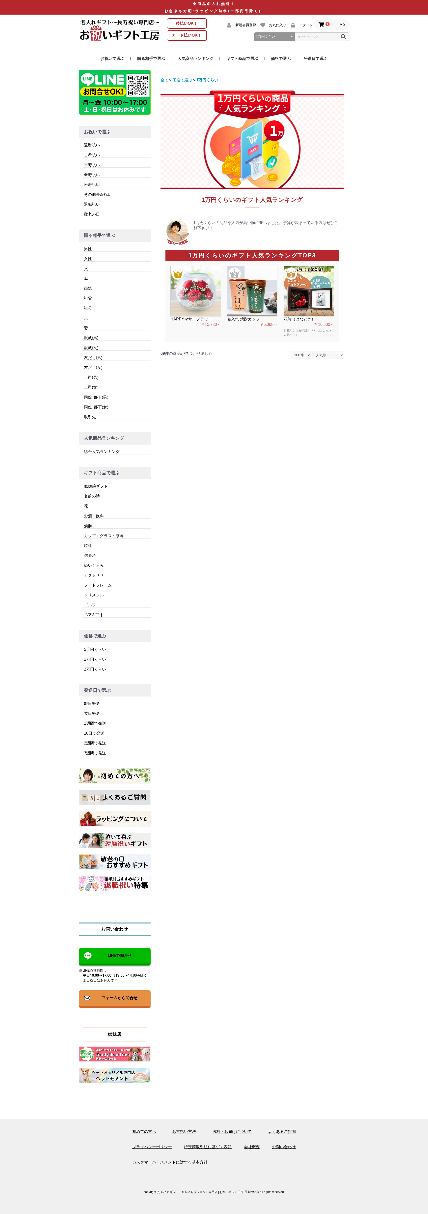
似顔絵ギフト (96, 486)
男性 (88, 249)
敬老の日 (92, 214)
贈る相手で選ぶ (151, 58)
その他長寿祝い (98, 194)
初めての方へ (144, 1131)
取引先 (90, 417)
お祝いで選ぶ (112, 58)
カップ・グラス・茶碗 (104, 536)
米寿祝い (92, 184)
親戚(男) (91, 338)
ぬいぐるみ (94, 565)
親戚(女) (91, 348)
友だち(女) (93, 367)
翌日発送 (92, 713)
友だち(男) (93, 358)
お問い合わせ (284, 1147)
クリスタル (94, 595)
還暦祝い (92, 145)
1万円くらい (95, 659)
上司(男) (91, 377)
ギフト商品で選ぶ (242, 58)
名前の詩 (92, 496)
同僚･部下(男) (96, 397)
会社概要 (252, 1147)
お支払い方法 (184, 1131)
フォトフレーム (98, 585)
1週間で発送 (95, 723)
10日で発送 (94, 733)
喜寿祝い (92, 165)
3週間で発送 (95, 753)
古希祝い (92, 155)
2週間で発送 (95, 743)
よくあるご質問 (282, 1131)
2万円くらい (95, 669)
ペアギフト (94, 615)
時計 (88, 545)
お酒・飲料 (94, 516)
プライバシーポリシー (152, 1147)
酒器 (88, 526)
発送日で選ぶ (315, 58)
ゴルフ (90, 605)
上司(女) (91, 387)
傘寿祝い (92, 175)
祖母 (88, 308)
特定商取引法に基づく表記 (208, 1147)
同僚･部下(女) (96, 407)
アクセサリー (96, 575)
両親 (88, 288)
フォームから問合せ (119, 997)
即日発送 (92, 703)
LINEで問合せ (120, 955)
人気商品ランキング (196, 58)
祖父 (88, 298)
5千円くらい (95, 649)
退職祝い (92, 204)
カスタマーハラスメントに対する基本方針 (170, 1162)
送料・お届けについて (232, 1131)
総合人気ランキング (102, 452)
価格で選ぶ (281, 58)
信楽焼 (90, 555)
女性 (88, 259)
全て (164, 80)
